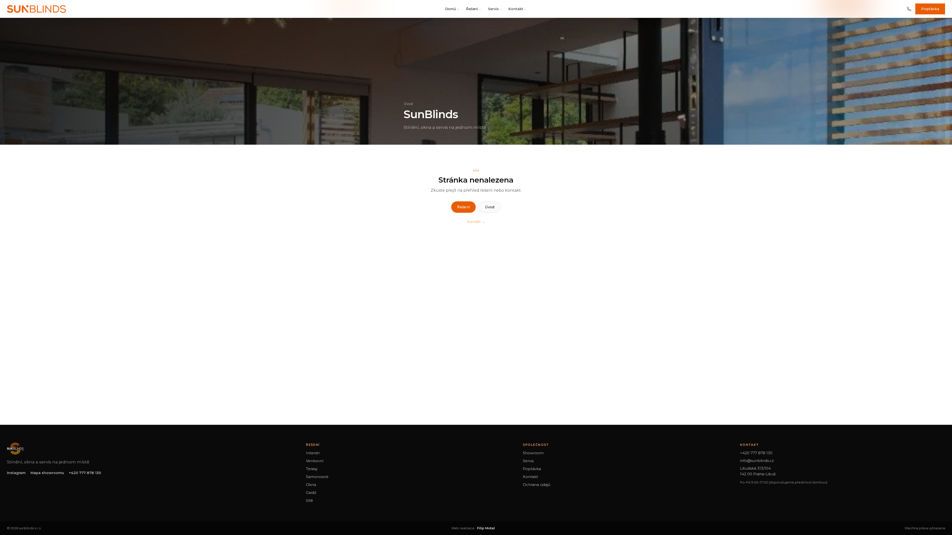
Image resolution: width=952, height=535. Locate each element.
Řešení (472, 9)
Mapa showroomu (47, 473)
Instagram (16, 473)
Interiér (313, 453)
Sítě (309, 500)
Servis (493, 9)
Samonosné (317, 476)
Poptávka (930, 9)
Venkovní (314, 460)
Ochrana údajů (536, 484)
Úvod (408, 104)
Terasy (312, 468)
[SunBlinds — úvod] (36, 9)
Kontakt (515, 9)
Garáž (311, 492)
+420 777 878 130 (85, 473)
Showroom (533, 453)
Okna (311, 484)
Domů (450, 9)
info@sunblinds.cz (757, 460)
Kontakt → (476, 221)
